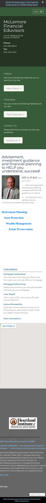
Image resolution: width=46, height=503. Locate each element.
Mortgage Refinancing (14, 284)
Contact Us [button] (12, 140)
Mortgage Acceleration (15, 274)
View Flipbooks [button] (14, 114)
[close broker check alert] (43, 2)
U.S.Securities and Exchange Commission (28, 448)
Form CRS (4, 475)
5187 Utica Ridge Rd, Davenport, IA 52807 (17, 441)
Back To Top (36, 494)
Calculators (10, 269)
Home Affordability (13, 304)
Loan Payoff (9, 294)
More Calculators (13, 318)
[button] (38, 12)
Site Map (4, 487)
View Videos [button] (12, 88)
